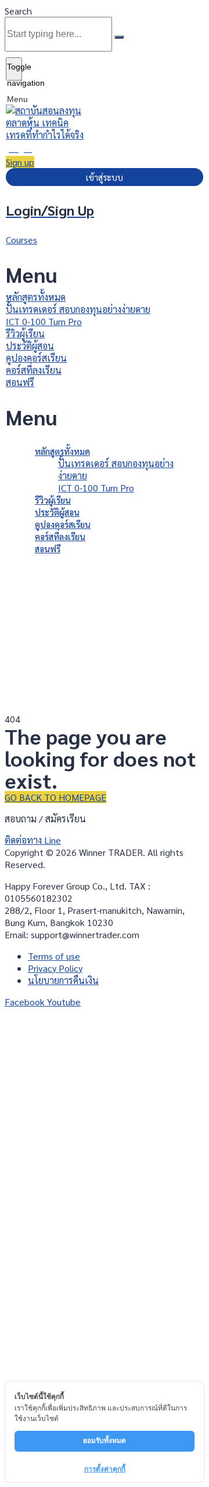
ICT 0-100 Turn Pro (44, 321)
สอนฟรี (20, 382)
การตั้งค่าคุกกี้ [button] (104, 1468)
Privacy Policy (147, 1334)
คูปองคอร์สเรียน (36, 358)
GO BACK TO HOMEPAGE (55, 797)
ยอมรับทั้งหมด (104, 1440)
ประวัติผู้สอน (30, 346)
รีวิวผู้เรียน (25, 333)
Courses (21, 240)
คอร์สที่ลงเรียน (34, 370)
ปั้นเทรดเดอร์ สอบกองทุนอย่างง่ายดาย (78, 309)
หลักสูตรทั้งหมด (36, 297)
